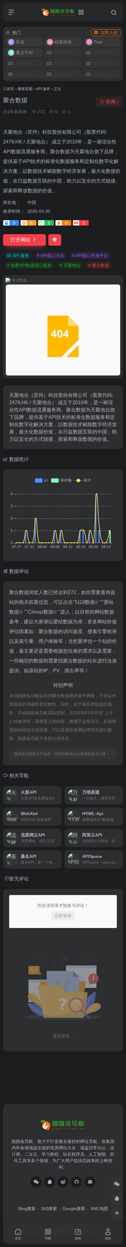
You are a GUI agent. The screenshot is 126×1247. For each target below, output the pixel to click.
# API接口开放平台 (90, 255)
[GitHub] (76, 1181)
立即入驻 (109, 32)
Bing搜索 (26, 1208)
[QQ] (49, 1181)
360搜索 (49, 1208)
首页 (10, 89)
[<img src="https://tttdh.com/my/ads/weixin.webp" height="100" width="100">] (36, 1181)
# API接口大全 (50, 255)
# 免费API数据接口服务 (29, 265)
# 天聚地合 (70, 265)
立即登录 (63, 915)
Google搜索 (73, 1208)
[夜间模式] (117, 1213)
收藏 (112, 101)
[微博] (63, 1181)
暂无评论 (19, 878)
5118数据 (85, 602)
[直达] (56, 791)
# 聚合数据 (98, 265)
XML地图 (99, 1208)
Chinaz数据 (40, 611)
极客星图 (25, 89)
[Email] (89, 1181)
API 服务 (43, 89)
